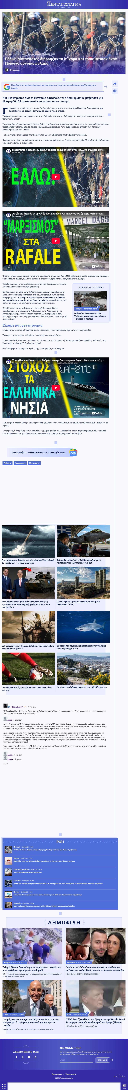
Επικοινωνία (71, 1074)
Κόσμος (8, 54)
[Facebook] (16, 1057)
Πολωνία (7, 463)
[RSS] (35, 1057)
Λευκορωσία (20, 463)
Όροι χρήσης (57, 1074)
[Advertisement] (55, 497)
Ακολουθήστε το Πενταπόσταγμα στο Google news (39, 452)
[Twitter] (23, 1057)
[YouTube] (29, 1057)
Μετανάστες (34, 463)
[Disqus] (55, 734)
